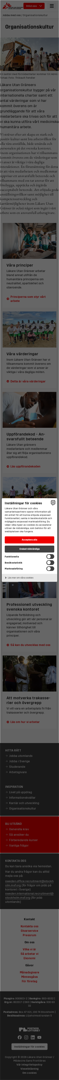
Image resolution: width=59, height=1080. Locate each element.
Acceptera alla (29, 539)
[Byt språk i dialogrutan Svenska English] (52, 502)
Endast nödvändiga (30, 548)
